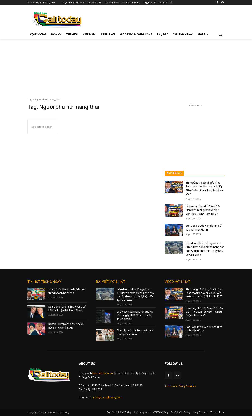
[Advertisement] (126, 66)
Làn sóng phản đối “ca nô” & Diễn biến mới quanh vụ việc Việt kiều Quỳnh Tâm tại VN (203, 210)
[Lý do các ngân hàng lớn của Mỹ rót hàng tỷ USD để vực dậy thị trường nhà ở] (105, 316)
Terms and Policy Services (180, 386)
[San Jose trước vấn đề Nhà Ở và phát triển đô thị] (174, 230)
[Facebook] (217, 3)
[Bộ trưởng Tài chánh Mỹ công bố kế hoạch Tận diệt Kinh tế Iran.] (36, 311)
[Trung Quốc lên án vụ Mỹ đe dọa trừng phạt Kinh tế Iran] (36, 294)
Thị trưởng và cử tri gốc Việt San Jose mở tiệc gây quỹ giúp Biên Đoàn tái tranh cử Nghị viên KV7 (204, 293)
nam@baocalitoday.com (107, 397)
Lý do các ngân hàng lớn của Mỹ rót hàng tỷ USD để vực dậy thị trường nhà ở (135, 315)
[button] (220, 34)
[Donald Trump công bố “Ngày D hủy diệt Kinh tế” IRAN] (36, 328)
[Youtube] (222, 3)
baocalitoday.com (103, 373)
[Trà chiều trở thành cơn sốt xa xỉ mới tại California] (105, 335)
